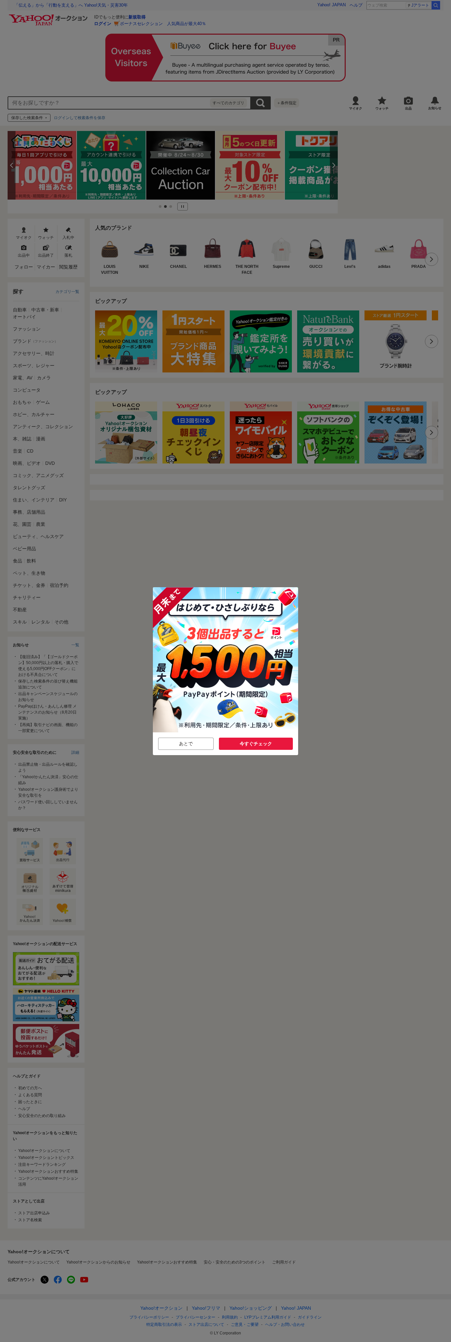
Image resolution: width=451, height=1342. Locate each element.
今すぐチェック (256, 743)
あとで (186, 743)
